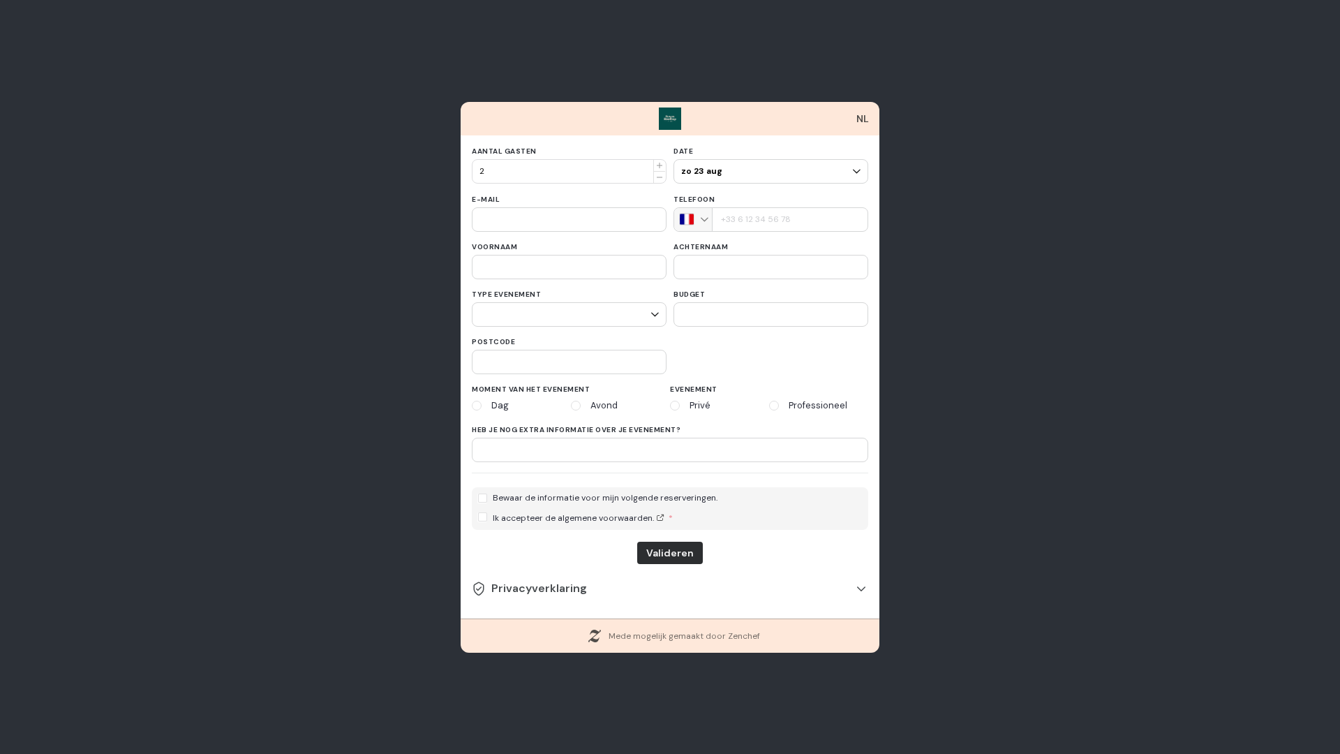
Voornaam (494, 246)
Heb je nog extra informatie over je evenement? (576, 429)
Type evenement (506, 294)
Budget (689, 294)
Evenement (693, 389)
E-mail (486, 199)
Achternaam (700, 246)
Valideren (670, 553)
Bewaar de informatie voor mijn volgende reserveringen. (605, 498)
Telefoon (694, 199)
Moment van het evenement (531, 389)
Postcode (493, 341)
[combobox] (693, 219)
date (683, 151)
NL (862, 118)
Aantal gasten (504, 151)
